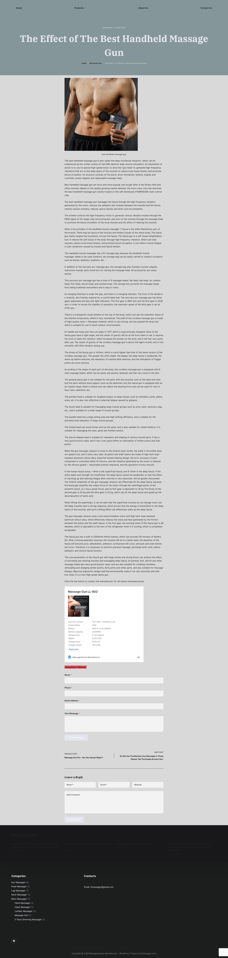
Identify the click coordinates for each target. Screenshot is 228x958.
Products (79, 8)
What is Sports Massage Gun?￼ (133, 844)
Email (103, 784)
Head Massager (22, 907)
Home (19, 8)
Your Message (72, 713)
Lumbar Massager (23, 911)
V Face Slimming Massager (28, 919)
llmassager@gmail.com (102, 887)
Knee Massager (19, 886)
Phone (68, 687)
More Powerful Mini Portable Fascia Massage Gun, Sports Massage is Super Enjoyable (189, 847)
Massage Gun (21, 915)
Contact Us (206, 8)
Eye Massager (18, 882)
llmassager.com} (148, 953)
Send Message (76, 737)
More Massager (19, 899)
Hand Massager (22, 903)
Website (138, 784)
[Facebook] (13, 940)
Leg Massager (18, 890)
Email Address (72, 700)
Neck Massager (19, 894)
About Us (143, 8)
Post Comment (74, 819)
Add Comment (73, 794)
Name (68, 675)
